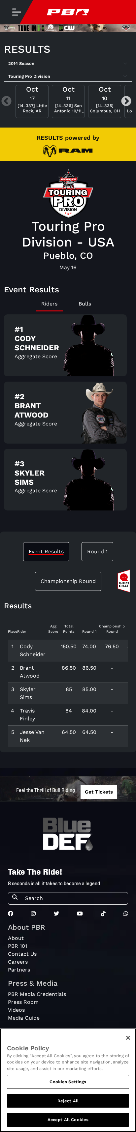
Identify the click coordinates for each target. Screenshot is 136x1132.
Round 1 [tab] (97, 551)
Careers (18, 962)
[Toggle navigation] (16, 12)
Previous (6, 101)
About (16, 938)
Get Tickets (99, 792)
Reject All (68, 1100)
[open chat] (125, 581)
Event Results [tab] (46, 551)
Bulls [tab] (85, 304)
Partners (19, 970)
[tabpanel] (68, 415)
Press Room (23, 1002)
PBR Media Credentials (37, 994)
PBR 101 (17, 946)
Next (126, 101)
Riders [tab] (49, 304)
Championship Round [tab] (68, 581)
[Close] (128, 1037)
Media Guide (24, 1018)
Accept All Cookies (68, 1119)
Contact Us (22, 954)
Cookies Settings (68, 1081)
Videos (16, 1010)
